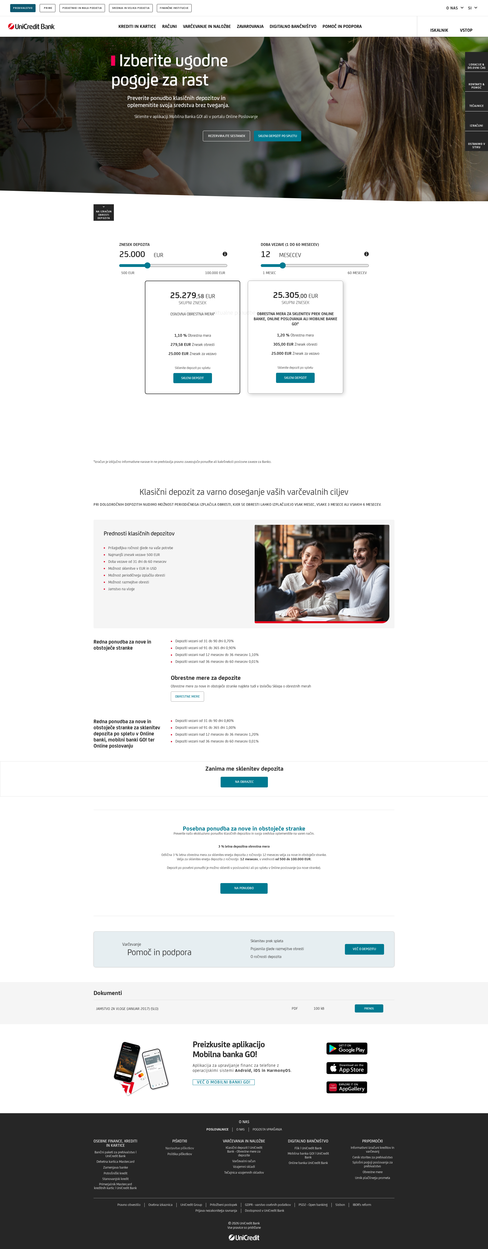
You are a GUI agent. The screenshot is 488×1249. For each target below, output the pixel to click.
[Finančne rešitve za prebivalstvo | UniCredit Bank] (31, 26)
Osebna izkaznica (160, 1205)
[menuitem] (476, 62)
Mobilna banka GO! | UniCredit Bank (308, 1155)
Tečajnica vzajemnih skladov (244, 1172)
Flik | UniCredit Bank (308, 1148)
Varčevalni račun (243, 1161)
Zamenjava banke (115, 1167)
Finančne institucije (174, 8)
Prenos (369, 1008)
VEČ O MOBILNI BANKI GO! (223, 1082)
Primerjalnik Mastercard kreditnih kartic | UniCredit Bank (115, 1186)
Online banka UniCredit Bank (308, 1163)
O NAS (240, 1129)
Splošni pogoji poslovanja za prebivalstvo (373, 1164)
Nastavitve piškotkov (179, 1148)
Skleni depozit (192, 378)
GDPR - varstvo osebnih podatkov (268, 1205)
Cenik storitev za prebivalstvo (373, 1157)
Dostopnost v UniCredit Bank (264, 1210)
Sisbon (340, 1205)
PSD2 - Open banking (313, 1205)
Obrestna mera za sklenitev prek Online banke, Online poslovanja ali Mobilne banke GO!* (295, 319)
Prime (48, 8)
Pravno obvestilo (129, 1205)
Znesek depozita (134, 245)
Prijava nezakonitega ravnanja (216, 1210)
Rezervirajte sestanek (226, 136)
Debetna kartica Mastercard (115, 1161)
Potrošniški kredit (115, 1173)
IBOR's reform (362, 1205)
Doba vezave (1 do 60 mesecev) (290, 245)
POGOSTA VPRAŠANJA (267, 1129)
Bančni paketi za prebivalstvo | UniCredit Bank (115, 1154)
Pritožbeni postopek (223, 1205)
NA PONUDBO (244, 888)
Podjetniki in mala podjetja (82, 8)
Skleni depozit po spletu (277, 136)
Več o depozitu (364, 949)
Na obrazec (244, 782)
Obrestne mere (187, 696)
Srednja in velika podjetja (131, 8)
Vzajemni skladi (244, 1167)
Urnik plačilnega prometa (372, 1178)
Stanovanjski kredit (115, 1179)
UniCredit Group (191, 1205)
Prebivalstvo (23, 8)
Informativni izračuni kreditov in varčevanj (372, 1149)
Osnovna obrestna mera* (192, 314)
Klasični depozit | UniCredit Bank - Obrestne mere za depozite (244, 1151)
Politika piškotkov (179, 1154)
